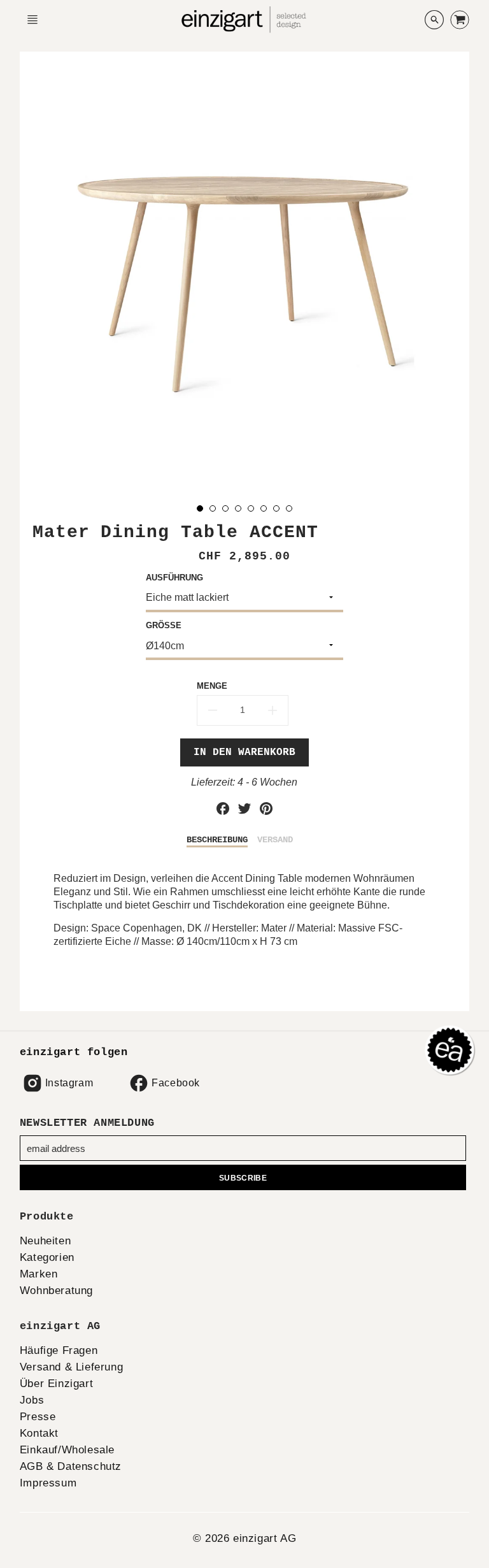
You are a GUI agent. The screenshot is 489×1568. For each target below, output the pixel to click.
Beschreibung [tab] (217, 840)
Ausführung (174, 577)
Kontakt (39, 1433)
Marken (39, 1274)
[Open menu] (32, 19)
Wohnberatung (56, 1290)
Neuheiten (45, 1241)
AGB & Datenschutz (71, 1466)
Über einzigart (56, 1383)
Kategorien (47, 1257)
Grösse (163, 625)
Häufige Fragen (58, 1350)
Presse (38, 1417)
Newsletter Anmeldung (87, 1123)
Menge (212, 686)
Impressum (48, 1483)
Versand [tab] (275, 840)
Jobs (32, 1400)
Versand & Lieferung (71, 1367)
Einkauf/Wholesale (67, 1450)
